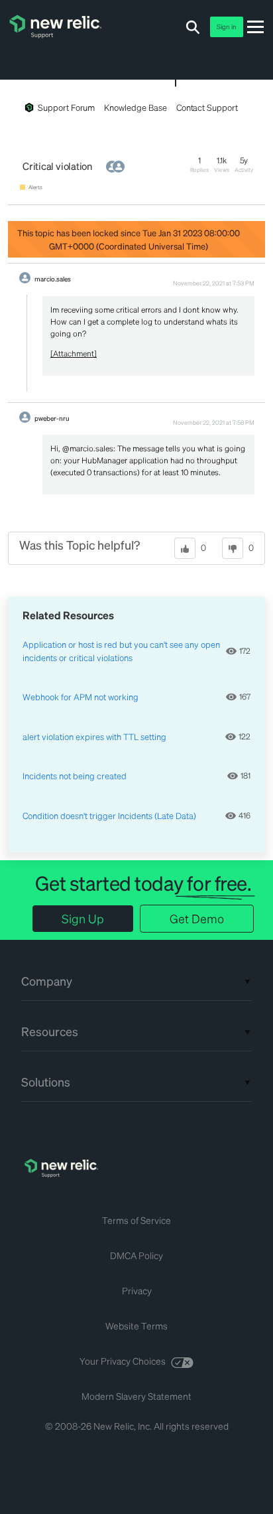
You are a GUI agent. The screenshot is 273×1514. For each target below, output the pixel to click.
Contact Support (207, 107)
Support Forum (66, 107)
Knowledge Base (135, 107)
